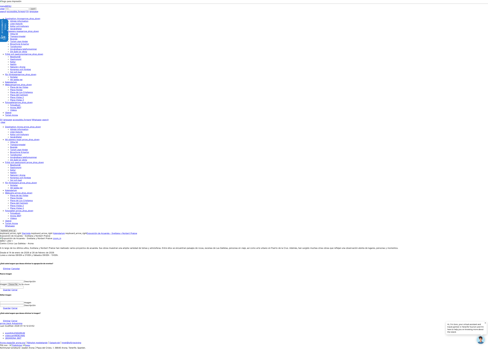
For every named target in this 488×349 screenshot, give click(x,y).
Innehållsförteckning (71, 342)
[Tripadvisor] (16, 345)
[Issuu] (26, 345)
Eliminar (7, 268)
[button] (481, 340)
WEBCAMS (15, 335)
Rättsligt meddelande (37, 342)
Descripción (30, 281)
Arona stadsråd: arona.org (12, 342)
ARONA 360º (13, 338)
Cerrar (14, 290)
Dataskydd (54, 342)
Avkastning (11, 323)
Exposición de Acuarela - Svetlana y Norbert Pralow (112, 233)
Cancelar (15, 268)
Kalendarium (59, 233)
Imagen (27, 302)
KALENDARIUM (15, 333)
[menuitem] (22, 18)
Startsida (26, 233)
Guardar (7, 290)
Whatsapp (37, 119)
